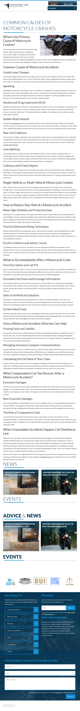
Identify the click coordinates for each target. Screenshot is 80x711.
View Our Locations (13, 609)
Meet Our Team (12, 616)
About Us (10, 623)
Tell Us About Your (54, 3)
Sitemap (9, 651)
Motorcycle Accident (13, 630)
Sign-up (70, 608)
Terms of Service (48, 614)
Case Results (11, 644)
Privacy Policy (71, 612)
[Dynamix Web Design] (72, 705)
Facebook (40, 706)
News (9, 637)
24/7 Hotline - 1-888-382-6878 (68, 3)
